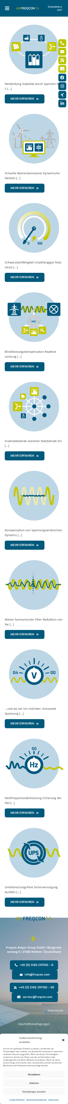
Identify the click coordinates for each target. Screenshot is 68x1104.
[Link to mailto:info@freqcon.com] (62, 52)
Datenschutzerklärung (36, 1099)
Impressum (53, 1099)
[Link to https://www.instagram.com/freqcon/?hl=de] (62, 86)
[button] (63, 1040)
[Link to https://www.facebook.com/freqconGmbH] (62, 77)
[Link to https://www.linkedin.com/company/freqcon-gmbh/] (62, 103)
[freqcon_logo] (27, 8)
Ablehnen (34, 1083)
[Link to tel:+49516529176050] (62, 60)
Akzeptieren (34, 1074)
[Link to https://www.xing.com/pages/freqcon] (62, 95)
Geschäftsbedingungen (34, 1024)
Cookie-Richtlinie (17, 1099)
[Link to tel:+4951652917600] (62, 43)
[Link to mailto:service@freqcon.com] (62, 69)
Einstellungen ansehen (34, 1091)
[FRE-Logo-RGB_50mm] (34, 911)
